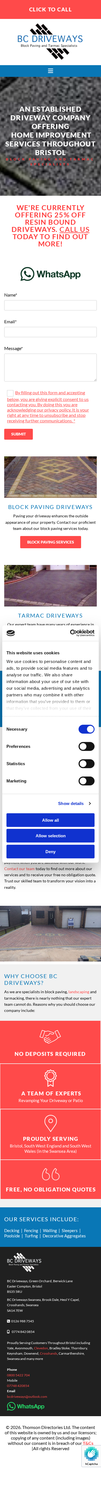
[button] (50, 71)
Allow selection (51, 835)
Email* (10, 321)
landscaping (78, 991)
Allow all (50, 820)
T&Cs (88, 1443)
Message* (13, 348)
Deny (50, 851)
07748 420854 (18, 1386)
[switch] (87, 746)
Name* (10, 294)
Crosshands (48, 1353)
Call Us (74, 229)
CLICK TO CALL (50, 9)
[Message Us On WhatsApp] (50, 274)
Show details (71, 803)
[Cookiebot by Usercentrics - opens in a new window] (71, 633)
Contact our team (19, 868)
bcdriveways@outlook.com (27, 1396)
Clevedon (41, 1348)
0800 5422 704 (18, 1375)
